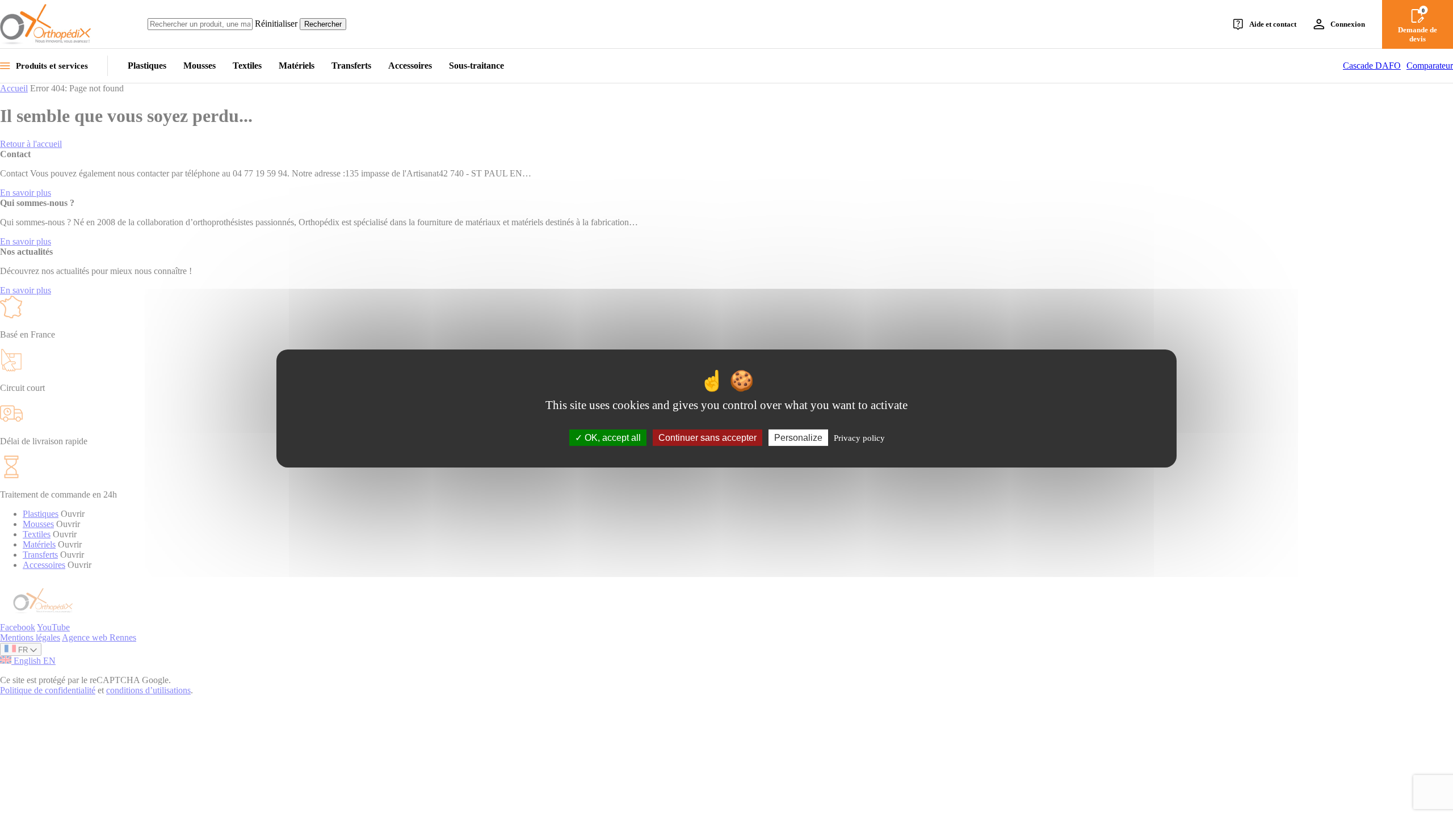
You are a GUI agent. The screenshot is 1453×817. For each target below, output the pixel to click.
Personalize (798, 438)
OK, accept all (611, 438)
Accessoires (410, 65)
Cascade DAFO (1372, 65)
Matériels (296, 65)
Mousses (199, 65)
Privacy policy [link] (859, 438)
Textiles (247, 65)
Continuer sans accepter (707, 438)
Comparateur (1429, 65)
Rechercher (323, 24)
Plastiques (147, 65)
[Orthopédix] (45, 24)
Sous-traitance (476, 65)
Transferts (351, 65)
